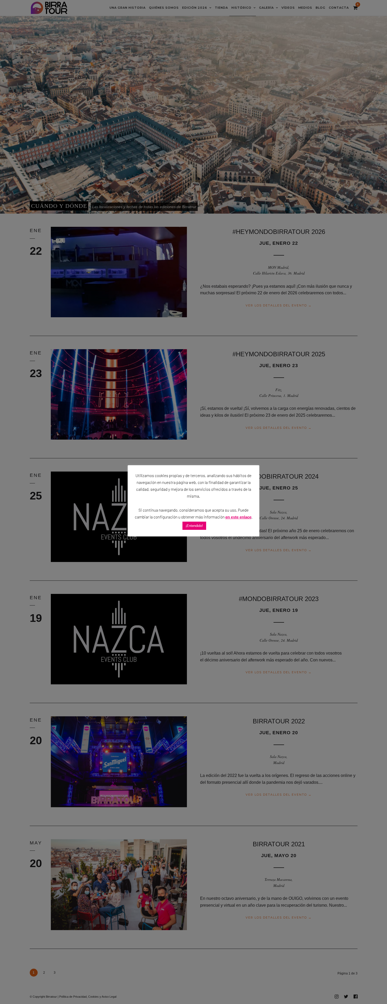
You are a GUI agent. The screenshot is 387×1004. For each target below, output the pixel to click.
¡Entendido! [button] (194, 526)
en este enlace (238, 517)
